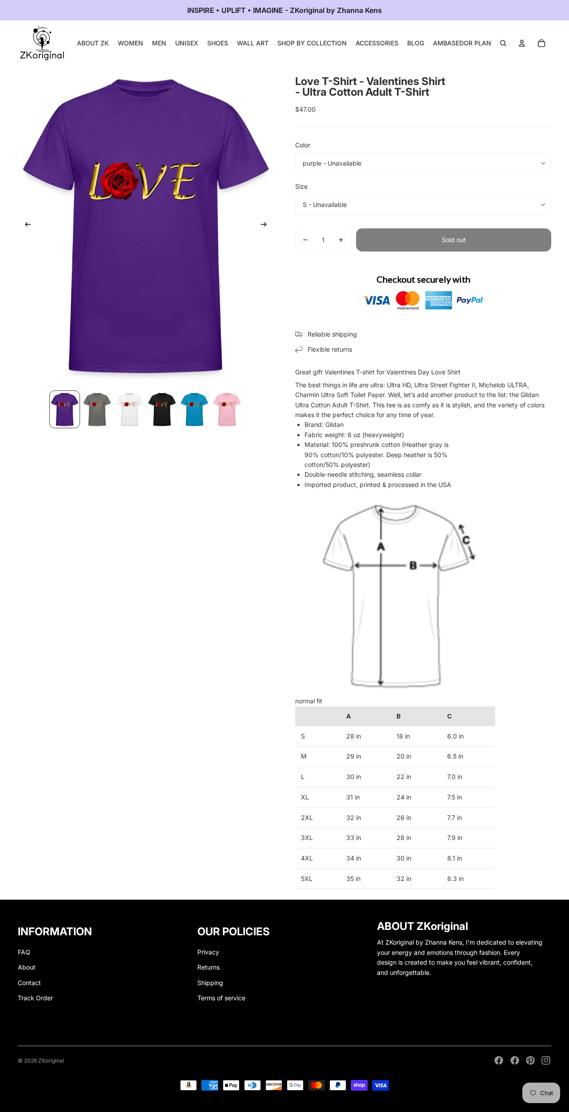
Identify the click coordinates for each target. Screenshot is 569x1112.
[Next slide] (266, 225)
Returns (208, 967)
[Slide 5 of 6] (194, 409)
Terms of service (221, 998)
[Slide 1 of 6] (64, 409)
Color (302, 145)
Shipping (210, 982)
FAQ (24, 952)
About (27, 967)
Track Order (35, 998)
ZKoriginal (51, 1060)
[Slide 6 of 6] (226, 409)
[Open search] (503, 43)
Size (301, 186)
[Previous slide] (25, 225)
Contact (29, 982)
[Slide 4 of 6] (162, 409)
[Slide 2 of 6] (97, 409)
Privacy (208, 952)
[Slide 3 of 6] (129, 409)
